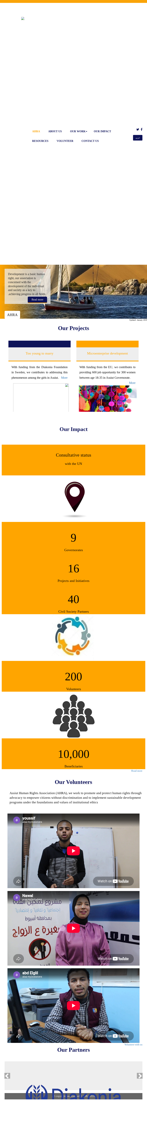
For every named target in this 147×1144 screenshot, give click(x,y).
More (71, 382)
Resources (40, 141)
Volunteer (65, 141)
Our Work (78, 131)
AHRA (36, 131)
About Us (55, 131)
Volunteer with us (133, 1044)
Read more (37, 299)
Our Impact (102, 131)
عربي (138, 138)
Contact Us (90, 141)
